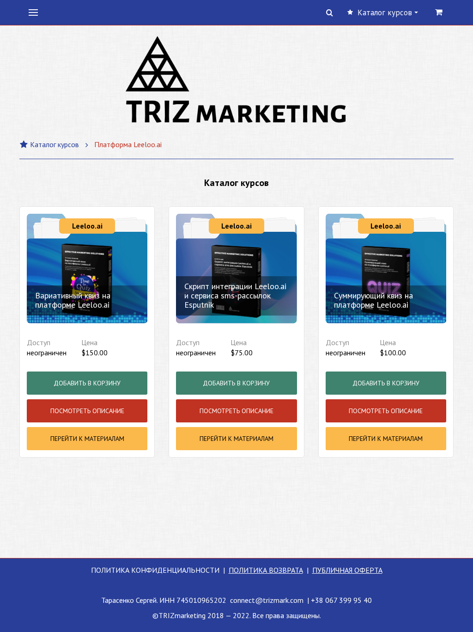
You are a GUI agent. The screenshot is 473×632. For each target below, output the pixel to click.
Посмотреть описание (87, 411)
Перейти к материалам (87, 438)
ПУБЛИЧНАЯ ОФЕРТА (347, 570)
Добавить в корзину (87, 383)
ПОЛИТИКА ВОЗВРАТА (266, 570)
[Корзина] (439, 12)
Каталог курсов (54, 144)
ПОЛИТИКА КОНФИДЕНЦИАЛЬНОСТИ (155, 570)
